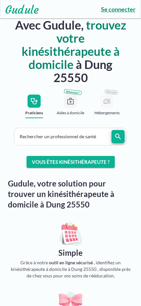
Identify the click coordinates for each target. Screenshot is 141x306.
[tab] (34, 108)
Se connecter (118, 9)
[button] (70, 136)
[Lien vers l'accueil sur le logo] (19, 9)
